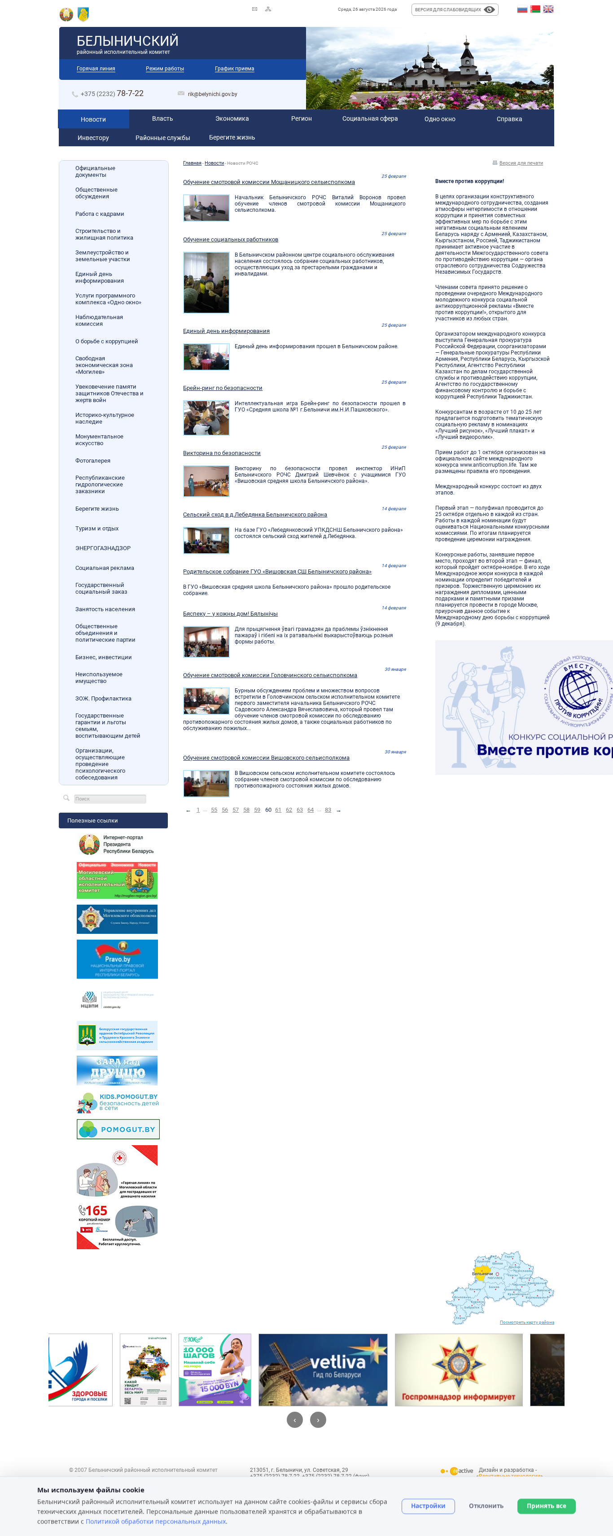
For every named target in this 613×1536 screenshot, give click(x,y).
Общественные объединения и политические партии (105, 633)
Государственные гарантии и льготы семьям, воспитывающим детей (107, 725)
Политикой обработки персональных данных (156, 1521)
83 (328, 809)
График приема (234, 69)
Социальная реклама (104, 568)
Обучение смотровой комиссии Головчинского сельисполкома (270, 675)
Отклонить (486, 1506)
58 (246, 809)
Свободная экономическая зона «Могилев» (104, 365)
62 (289, 809)
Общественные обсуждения (96, 193)
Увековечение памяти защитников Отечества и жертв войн (109, 393)
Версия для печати (521, 163)
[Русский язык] (522, 9)
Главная (192, 163)
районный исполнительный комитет (128, 44)
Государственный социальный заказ (101, 588)
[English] (548, 9)
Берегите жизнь (97, 508)
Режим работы (165, 69)
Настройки (428, 1506)
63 (300, 809)
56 (225, 809)
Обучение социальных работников (230, 239)
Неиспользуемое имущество (99, 677)
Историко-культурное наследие (104, 418)
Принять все (546, 1506)
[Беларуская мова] (535, 9)
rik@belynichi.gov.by (212, 94)
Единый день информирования (99, 277)
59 (257, 809)
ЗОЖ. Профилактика (103, 698)
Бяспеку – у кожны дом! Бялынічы (230, 613)
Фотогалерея (92, 460)
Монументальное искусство (99, 439)
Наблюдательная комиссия (99, 320)
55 (214, 809)
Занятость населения (105, 609)
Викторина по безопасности (222, 453)
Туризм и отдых (96, 528)
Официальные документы (95, 171)
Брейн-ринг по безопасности (223, 388)
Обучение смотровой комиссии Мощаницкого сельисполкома (269, 182)
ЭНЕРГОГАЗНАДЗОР (103, 548)
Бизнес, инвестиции (103, 657)
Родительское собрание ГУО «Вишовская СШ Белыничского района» (277, 571)
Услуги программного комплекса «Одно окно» (108, 299)
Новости (214, 163)
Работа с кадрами (99, 213)
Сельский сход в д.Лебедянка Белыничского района (255, 514)
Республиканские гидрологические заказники (100, 484)
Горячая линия (96, 69)
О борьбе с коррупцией (106, 341)
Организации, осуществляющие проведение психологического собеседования (100, 764)
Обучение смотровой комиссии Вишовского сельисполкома (266, 757)
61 (278, 809)
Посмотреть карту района (527, 1322)
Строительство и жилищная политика (104, 234)
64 (310, 809)
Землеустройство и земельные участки (102, 256)
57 (235, 809)
